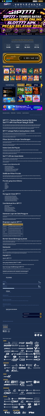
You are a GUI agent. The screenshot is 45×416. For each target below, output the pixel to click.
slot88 (6, 175)
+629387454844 (26, 313)
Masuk (35, 1)
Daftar (41, 1)
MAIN (7, 70)
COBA (21, 89)
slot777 (9, 158)
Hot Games (16, 6)
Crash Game (29, 6)
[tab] (21, 85)
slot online (7, 141)
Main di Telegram (9, 1)
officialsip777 (26, 316)
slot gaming (12, 128)
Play (8, 60)
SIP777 (4, 124)
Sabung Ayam (37, 6)
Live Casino (21, 6)
